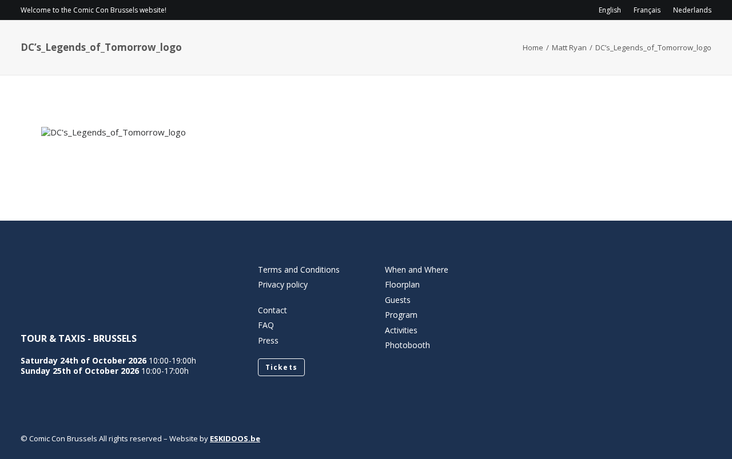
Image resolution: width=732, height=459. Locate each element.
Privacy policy (283, 284)
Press (268, 340)
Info (355, 43)
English (610, 10)
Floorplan (402, 284)
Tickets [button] (281, 367)
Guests (472, 43)
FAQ (266, 325)
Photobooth (407, 345)
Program (415, 43)
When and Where (416, 269)
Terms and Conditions (299, 269)
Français (647, 10)
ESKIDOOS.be (235, 438)
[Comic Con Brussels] (84, 43)
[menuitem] (612, 10)
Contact (605, 43)
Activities (531, 43)
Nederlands (692, 10)
